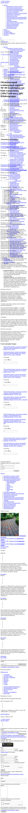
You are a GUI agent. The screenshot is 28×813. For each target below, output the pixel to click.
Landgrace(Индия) (14, 185)
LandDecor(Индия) (14, 183)
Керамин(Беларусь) (14, 109)
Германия (12, 107)
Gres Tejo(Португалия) (15, 57)
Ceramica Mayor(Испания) (16, 51)
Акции (5, 29)
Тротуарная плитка (11, 28)
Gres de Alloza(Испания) (16, 55)
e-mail (2, 664)
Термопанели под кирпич (16, 167)
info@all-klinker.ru (5, 714)
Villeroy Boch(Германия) (16, 189)
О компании (7, 30)
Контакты (6, 35)
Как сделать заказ (8, 689)
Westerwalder (10, 489)
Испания (12, 75)
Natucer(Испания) (14, 63)
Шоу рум (6, 678)
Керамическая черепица (13, 25)
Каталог (6, 5)
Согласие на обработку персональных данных (12, 735)
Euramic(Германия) (14, 52)
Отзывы (6, 690)
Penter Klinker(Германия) (16, 125)
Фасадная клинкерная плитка (14, 7)
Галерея (6, 684)
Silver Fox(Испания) (15, 98)
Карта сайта (7, 693)
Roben (8, 488)
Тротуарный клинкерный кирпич (15, 9)
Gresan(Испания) (14, 59)
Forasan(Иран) (13, 182)
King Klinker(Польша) (15, 171)
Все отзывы (4, 657)
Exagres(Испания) (14, 53)
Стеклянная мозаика (12, 21)
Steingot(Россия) (14, 128)
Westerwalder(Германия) (16, 72)
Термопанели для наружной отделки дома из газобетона (17, 158)
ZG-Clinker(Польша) (15, 132)
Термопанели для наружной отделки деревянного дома (17, 156)
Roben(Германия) (14, 126)
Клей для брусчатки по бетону (17, 218)
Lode (8, 484)
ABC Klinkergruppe (11, 481)
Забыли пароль (4, 752)
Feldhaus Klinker (11, 482)
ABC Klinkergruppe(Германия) (17, 49)
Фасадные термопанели (13, 12)
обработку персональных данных (10, 667)
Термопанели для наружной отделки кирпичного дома (17, 161)
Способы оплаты (8, 32)
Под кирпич (13, 195)
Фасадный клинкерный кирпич (15, 10)
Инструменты (13, 217)
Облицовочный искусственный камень (17, 17)
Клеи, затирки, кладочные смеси (15, 22)
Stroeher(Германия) (14, 70)
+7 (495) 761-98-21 (5, 1)
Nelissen (9, 485)
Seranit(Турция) (13, 68)
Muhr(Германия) (14, 124)
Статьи (5, 682)
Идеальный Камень (14, 197)
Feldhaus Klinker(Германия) (16, 121)
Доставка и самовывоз (9, 33)
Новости (6, 681)
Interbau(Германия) (14, 61)
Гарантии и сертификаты (10, 692)
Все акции (3, 548)
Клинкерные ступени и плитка (14, 6)
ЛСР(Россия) (13, 145)
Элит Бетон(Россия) (15, 79)
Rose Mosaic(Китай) (15, 210)
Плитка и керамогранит (13, 24)
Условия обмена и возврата (10, 688)
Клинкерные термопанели (16, 152)
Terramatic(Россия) (14, 102)
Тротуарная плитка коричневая (17, 249)
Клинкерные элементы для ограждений (17, 13)
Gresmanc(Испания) (15, 60)
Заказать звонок (5, 2)
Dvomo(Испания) (14, 228)
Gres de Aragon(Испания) (16, 56)
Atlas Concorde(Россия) (15, 180)
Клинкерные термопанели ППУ (18, 153)
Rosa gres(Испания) (14, 66)
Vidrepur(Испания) (14, 212)
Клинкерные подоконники (13, 14)
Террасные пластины (12, 16)
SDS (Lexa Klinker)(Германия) (17, 67)
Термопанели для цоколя (16, 163)
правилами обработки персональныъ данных (12, 774)
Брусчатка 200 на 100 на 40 (16, 240)
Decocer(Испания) (14, 226)
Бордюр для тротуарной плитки (18, 239)
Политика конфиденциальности (12, 686)
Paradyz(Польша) (14, 64)
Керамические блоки (12, 26)
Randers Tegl (10, 486)
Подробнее (3, 574)
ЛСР (11, 133)
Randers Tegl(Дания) (15, 141)
